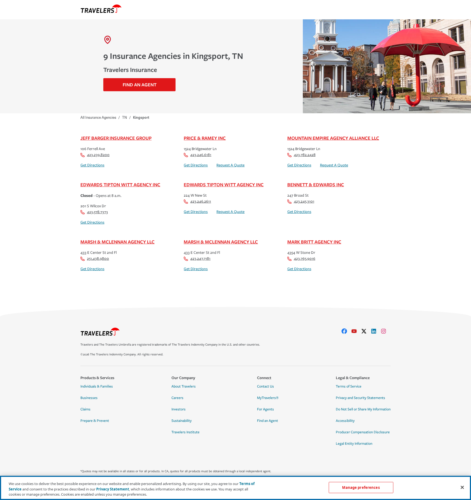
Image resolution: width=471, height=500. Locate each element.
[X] (366, 331)
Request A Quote (230, 165)
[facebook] (346, 331)
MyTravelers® (268, 398)
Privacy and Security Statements (360, 398)
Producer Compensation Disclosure (363, 432)
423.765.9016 (304, 258)
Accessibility (345, 421)
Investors (178, 409)
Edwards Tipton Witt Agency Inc (120, 184)
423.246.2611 (200, 201)
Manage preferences (360, 487)
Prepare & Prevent (94, 421)
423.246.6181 (200, 155)
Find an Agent (267, 421)
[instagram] (386, 331)
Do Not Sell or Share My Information (363, 409)
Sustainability (181, 421)
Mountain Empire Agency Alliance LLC (333, 138)
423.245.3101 (304, 201)
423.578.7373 (97, 212)
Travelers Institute (185, 432)
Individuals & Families (96, 386)
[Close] (462, 487)
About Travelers (183, 386)
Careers (177, 398)
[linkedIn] (376, 331)
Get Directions (92, 165)
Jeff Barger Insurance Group (116, 138)
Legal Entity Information (354, 443)
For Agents (265, 409)
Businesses (89, 398)
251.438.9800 (98, 258)
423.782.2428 (305, 155)
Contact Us (265, 386)
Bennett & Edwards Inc (315, 184)
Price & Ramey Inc (205, 138)
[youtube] (356, 331)
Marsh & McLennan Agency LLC (117, 242)
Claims (85, 409)
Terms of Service (348, 386)
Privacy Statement (112, 489)
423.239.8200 (98, 155)
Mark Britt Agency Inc (314, 242)
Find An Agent (139, 84)
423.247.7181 (200, 258)
